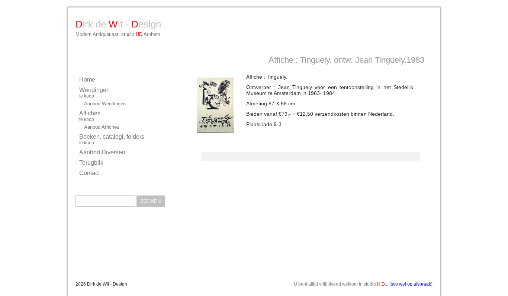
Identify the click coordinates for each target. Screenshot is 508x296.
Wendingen (94, 93)
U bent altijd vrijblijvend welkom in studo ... (363, 284)
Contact (89, 173)
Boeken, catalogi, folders (111, 139)
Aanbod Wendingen (105, 103)
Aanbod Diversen (102, 152)
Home (87, 79)
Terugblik (91, 162)
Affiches (89, 116)
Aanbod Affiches (101, 127)
